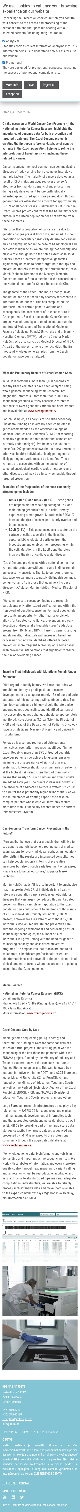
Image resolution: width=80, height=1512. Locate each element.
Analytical (12, 41)
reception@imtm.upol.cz (17, 1419)
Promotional (14, 63)
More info (12, 85)
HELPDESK (9, 1483)
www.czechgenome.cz (42, 411)
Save (30, 85)
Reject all (49, 85)
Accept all (12, 94)
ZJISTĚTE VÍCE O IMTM (48, 1473)
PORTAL (24, 1483)
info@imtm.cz (10, 1424)
